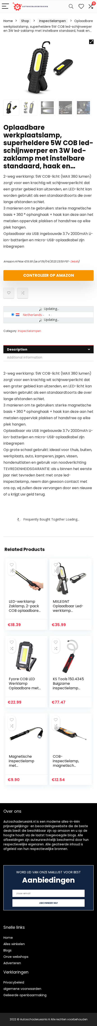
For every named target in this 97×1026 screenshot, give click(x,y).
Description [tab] (17, 349)
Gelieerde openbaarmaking (24, 995)
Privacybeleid (13, 982)
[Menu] (5, 6)
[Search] (71, 6)
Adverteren (12, 963)
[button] (91, 42)
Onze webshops (15, 956)
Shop (25, 21)
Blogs (7, 950)
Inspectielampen (52, 21)
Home (8, 21)
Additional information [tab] (24, 357)
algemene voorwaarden (22, 988)
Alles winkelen (14, 944)
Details (74, 261)
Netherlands (32, 314)
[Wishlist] (81, 6)
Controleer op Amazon (48, 275)
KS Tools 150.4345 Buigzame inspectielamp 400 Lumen (68, 685)
